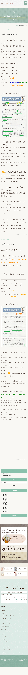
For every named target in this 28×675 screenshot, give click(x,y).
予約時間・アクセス (6, 618)
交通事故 (4, 652)
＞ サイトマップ (14, 657)
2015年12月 (6, 499)
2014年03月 (6, 507)
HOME (17, 25)
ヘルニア (4, 636)
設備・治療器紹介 (6, 626)
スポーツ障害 (5, 647)
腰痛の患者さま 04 (9, 34)
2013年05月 (6, 510)
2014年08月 (6, 504)
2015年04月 (6, 503)
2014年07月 (6, 506)
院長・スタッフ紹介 (6, 623)
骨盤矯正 (4, 639)
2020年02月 (6, 493)
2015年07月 (6, 502)
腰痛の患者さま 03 (9, 244)
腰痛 (3, 634)
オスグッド (4, 644)
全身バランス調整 (6, 649)
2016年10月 (6, 498)
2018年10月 (6, 495)
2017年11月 (6, 496)
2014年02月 (6, 508)
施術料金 (4, 620)
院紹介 (3, 613)
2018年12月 (6, 494)
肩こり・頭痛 (5, 641)
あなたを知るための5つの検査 (9, 615)
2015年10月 (6, 500)
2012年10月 (6, 511)
